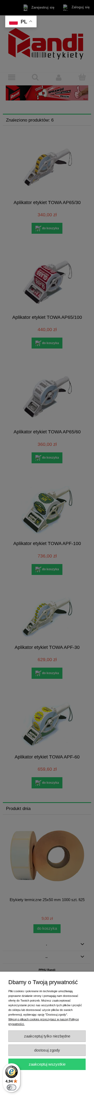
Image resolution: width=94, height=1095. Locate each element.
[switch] (11, 1087)
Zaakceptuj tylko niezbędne (47, 1036)
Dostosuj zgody (47, 1050)
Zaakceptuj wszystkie (47, 1064)
